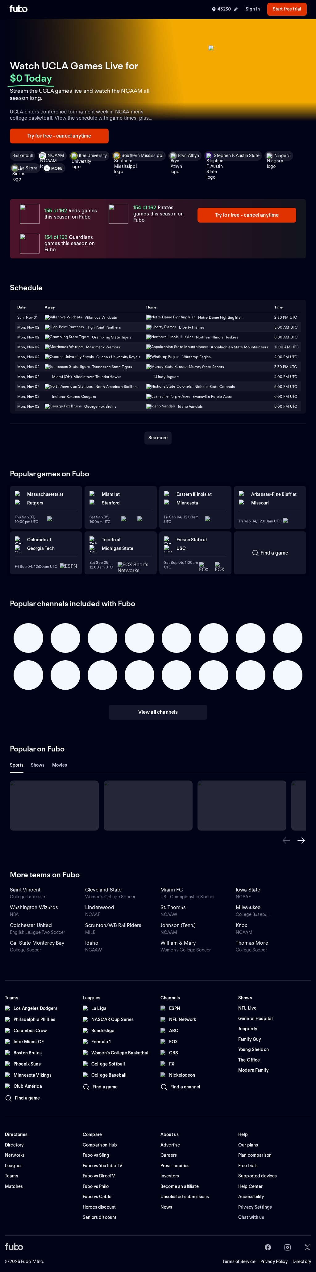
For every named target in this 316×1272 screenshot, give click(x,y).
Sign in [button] (253, 8)
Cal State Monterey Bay (37, 943)
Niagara (282, 155)
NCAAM (56, 155)
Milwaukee (248, 907)
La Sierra (29, 167)
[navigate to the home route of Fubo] (18, 9)
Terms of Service (239, 1261)
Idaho (91, 943)
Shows (38, 765)
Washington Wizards (34, 907)
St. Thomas (173, 907)
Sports (16, 765)
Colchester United (31, 925)
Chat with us (251, 1217)
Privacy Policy (274, 1261)
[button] (286, 840)
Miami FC (171, 890)
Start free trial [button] (287, 8)
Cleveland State (103, 890)
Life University (93, 155)
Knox (241, 925)
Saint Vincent (25, 890)
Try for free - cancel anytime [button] (59, 136)
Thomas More (252, 943)
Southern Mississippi (142, 155)
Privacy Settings (255, 1207)
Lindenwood (99, 907)
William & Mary (178, 943)
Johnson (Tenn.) (178, 925)
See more (158, 437)
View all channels (158, 712)
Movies (59, 765)
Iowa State (248, 890)
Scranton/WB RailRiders (113, 925)
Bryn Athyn (188, 155)
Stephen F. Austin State (236, 155)
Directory (302, 1261)
